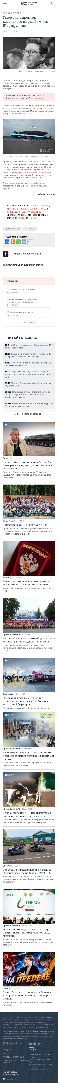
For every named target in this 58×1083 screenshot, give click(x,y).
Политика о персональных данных (15, 1061)
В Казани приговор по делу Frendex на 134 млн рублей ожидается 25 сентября (28, 355)
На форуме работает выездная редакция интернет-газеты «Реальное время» (28, 759)
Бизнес (6, 458)
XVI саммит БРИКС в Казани (21, 290)
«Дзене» (33, 217)
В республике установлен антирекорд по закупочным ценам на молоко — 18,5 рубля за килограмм (29, 817)
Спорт (6, 866)
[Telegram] (24, 241)
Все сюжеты (30, 322)
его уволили (35, 108)
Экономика (8, 694)
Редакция (7, 1050)
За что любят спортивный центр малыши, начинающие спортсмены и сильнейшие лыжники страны (29, 644)
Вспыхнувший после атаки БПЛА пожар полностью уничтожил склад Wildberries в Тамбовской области (27, 395)
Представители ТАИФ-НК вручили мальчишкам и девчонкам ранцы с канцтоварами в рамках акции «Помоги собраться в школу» (27, 529)
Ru (31, 1049)
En (36, 1049)
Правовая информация (13, 1057)
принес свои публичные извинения (33, 172)
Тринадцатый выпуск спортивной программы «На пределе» (27, 998)
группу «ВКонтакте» (18, 208)
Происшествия (12, 13)
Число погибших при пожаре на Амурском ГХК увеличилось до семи (29, 404)
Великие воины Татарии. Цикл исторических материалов (22, 302)
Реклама (7, 1054)
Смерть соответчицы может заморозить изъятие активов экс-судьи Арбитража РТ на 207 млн (28, 374)
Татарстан (30, 228)
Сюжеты (12, 280)
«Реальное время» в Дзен (28, 253)
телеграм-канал (40, 205)
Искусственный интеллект (20, 313)
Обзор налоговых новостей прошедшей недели (26, 702)
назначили (32, 185)
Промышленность (11, 634)
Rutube (22, 217)
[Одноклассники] (13, 241)
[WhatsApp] (18, 241)
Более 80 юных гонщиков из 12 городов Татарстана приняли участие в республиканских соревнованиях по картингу (28, 875)
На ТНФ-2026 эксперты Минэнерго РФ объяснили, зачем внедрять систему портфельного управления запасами (28, 937)
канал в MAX (38, 208)
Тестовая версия (11, 1074)
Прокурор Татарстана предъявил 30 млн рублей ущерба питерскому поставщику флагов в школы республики (28, 469)
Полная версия (10, 1072)
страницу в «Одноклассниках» (24, 211)
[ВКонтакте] (7, 241)
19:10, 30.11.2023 (10, 31)
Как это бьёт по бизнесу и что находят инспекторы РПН (28, 586)
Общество (8, 521)
